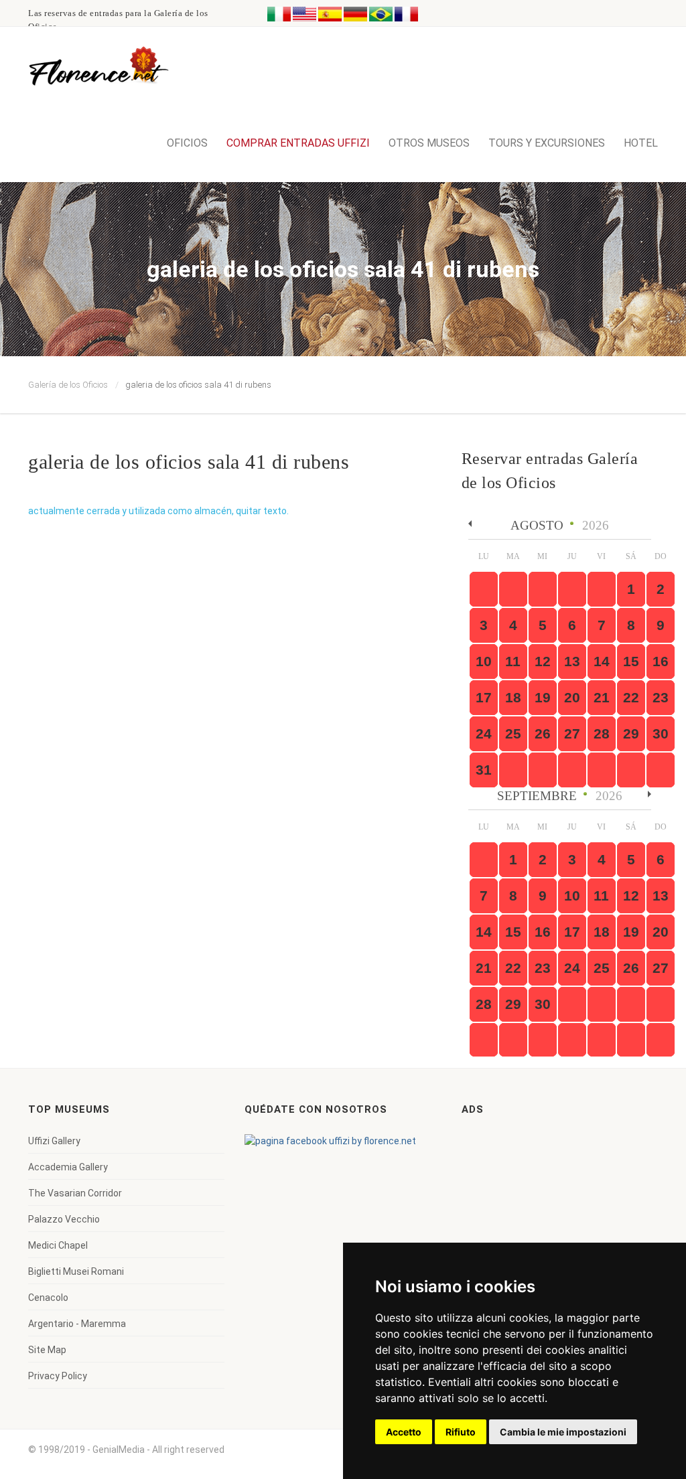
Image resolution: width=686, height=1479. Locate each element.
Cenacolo (48, 1297)
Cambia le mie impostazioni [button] (563, 1431)
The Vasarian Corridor (75, 1193)
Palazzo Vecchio (64, 1219)
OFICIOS (187, 143)
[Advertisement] (562, 1218)
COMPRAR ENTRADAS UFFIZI (298, 143)
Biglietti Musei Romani (76, 1271)
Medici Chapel (58, 1245)
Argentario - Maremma (77, 1323)
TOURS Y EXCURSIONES (546, 143)
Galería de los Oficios (68, 385)
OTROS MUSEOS (429, 143)
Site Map (47, 1349)
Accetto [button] (403, 1431)
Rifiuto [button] (460, 1431)
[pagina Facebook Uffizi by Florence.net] (330, 1141)
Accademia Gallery (68, 1167)
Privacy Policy (57, 1376)
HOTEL (641, 143)
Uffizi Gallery (54, 1141)
